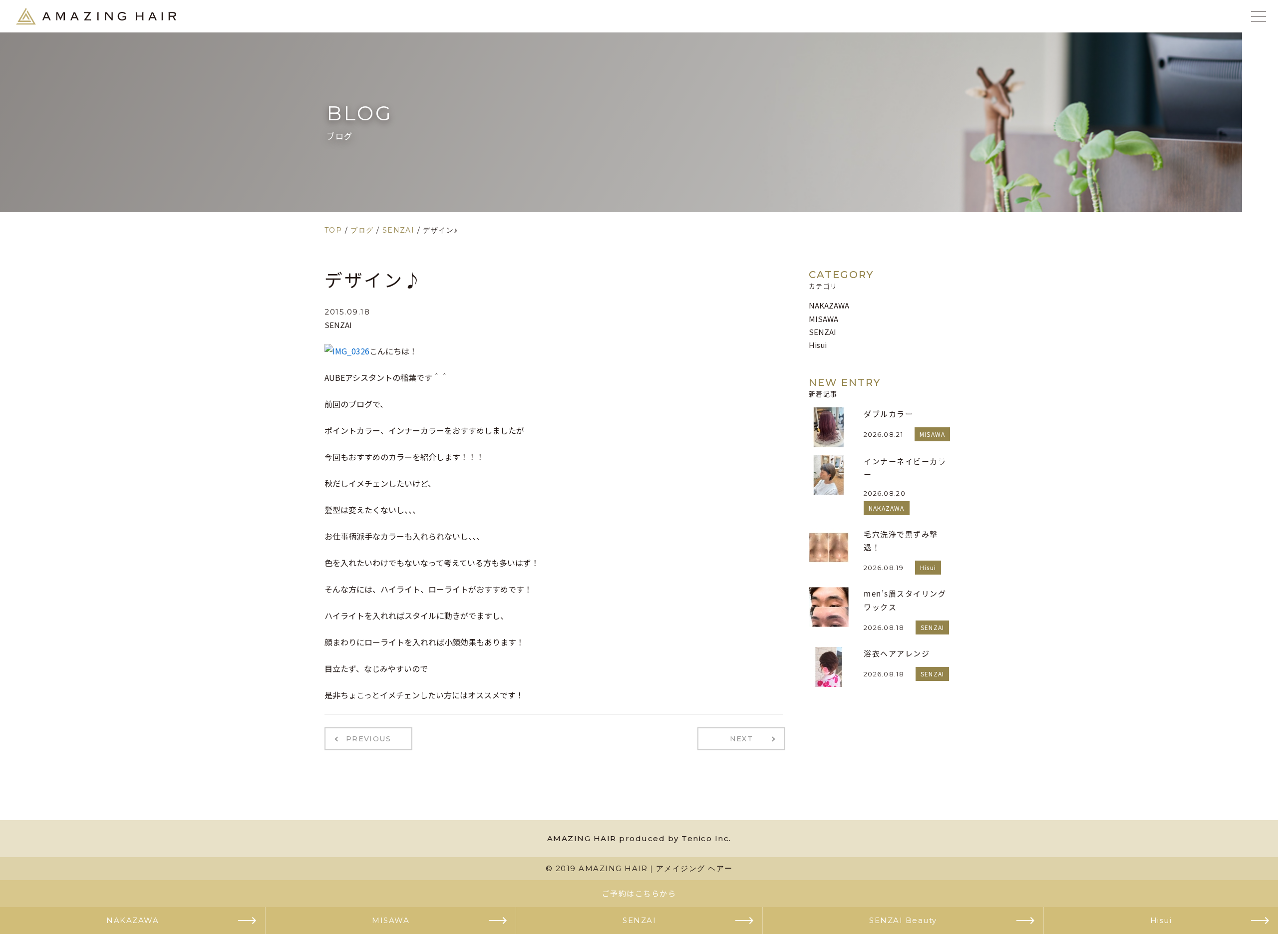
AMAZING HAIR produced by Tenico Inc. (639, 838)
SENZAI (338, 324)
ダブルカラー (888, 413)
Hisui (818, 344)
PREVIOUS (368, 738)
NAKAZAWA (829, 305)
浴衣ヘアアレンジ (897, 653)
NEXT (741, 738)
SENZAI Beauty (903, 920)
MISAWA (823, 318)
